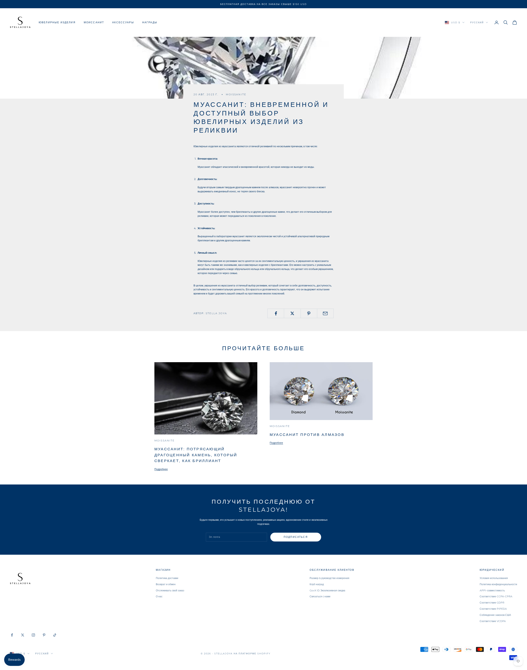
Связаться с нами (320, 596)
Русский (477, 22)
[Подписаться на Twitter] (23, 635)
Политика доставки (167, 578)
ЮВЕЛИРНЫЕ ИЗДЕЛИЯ (57, 22)
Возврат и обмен (166, 584)
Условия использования (494, 578)
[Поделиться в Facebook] (276, 313)
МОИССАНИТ (94, 22)
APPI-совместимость (492, 590)
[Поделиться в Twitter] (292, 313)
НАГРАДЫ (149, 22)
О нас (159, 596)
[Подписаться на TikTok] (55, 635)
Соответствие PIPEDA (493, 608)
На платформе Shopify (252, 653)
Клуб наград (317, 584)
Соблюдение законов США (495, 614)
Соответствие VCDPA (493, 621)
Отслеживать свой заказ (170, 590)
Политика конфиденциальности (498, 584)
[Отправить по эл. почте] (325, 313)
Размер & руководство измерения (329, 578)
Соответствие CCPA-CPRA (496, 596)
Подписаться (296, 536)
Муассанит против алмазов (307, 434)
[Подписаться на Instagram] (33, 635)
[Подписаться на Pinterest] (44, 635)
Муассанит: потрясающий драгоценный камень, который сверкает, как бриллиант (195, 455)
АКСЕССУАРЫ (123, 22)
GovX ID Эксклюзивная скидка (327, 590)
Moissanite (236, 94)
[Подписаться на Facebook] (12, 635)
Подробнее (161, 469)
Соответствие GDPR (492, 602)
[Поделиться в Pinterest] (309, 313)
